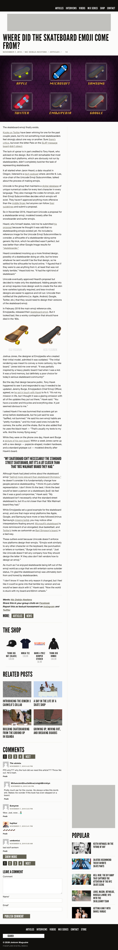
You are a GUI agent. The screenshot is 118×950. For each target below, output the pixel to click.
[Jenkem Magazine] (23, 5)
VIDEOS (82, 8)
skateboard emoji (39, 312)
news (29, 616)
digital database (50, 186)
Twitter (6, 610)
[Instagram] (99, 3)
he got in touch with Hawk (27, 392)
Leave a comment (13, 871)
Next (28, 757)
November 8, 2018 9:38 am (21, 843)
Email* (6, 905)
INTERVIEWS (71, 8)
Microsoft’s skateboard (46, 523)
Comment (8, 876)
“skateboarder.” (11, 248)
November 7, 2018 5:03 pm (21, 809)
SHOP (102, 8)
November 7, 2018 (12, 52)
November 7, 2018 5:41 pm (21, 826)
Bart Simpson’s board (46, 530)
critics (6, 142)
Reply (5, 776)
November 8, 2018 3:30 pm (22, 786)
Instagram (49, 606)
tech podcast (31, 174)
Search (5, 936)
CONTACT (111, 8)
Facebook (44, 603)
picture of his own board (17, 440)
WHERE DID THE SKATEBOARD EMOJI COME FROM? (56, 41)
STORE (83, 929)
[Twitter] (94, 3)
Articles (17, 616)
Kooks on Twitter (11, 132)
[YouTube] (106, 3)
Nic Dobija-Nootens (36, 52)
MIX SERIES (93, 8)
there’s (52, 139)
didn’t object (15, 146)
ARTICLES (59, 8)
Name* (6, 896)
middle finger (18, 203)
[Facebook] (90, 3)
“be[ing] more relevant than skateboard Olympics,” (35, 477)
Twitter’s (7, 530)
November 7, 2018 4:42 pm (21, 766)
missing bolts (21, 520)
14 (65, 52)
